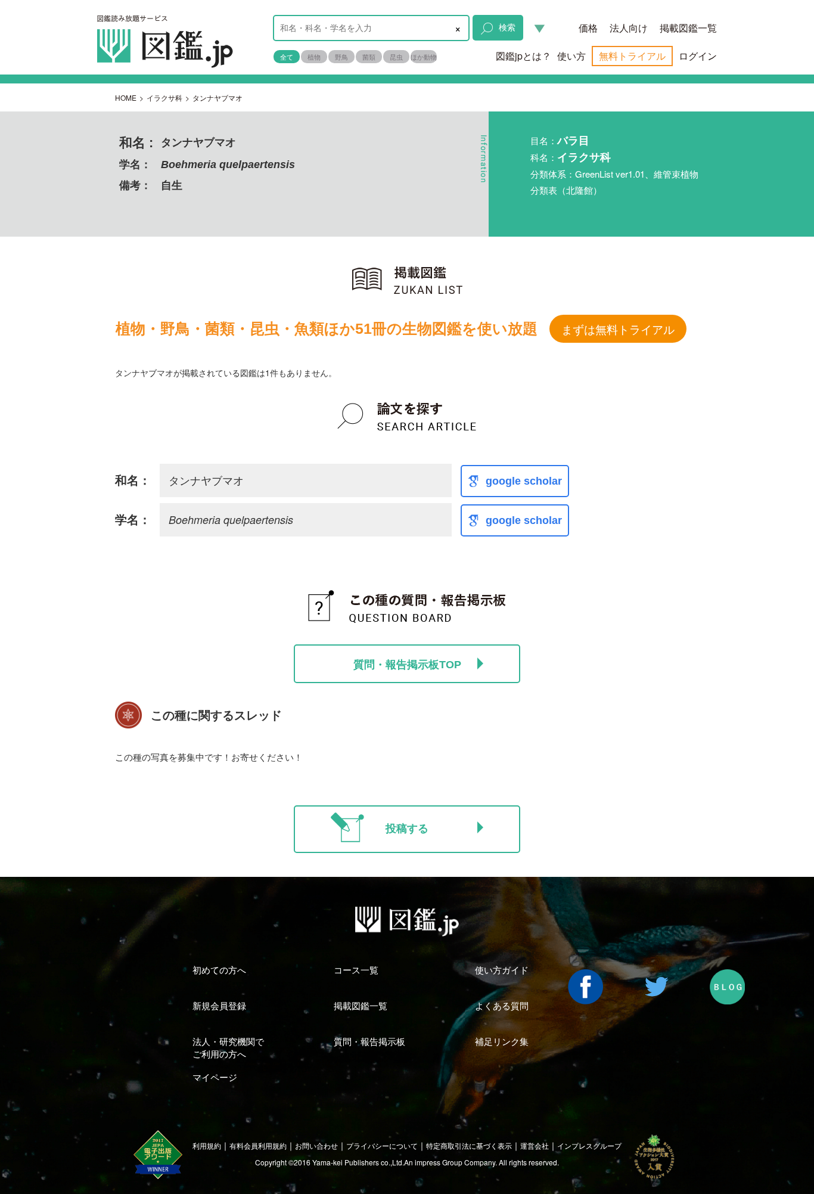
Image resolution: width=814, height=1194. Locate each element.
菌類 (368, 56)
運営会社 (534, 1145)
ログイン (698, 56)
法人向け (629, 28)
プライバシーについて (382, 1145)
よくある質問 (502, 1005)
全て (286, 56)
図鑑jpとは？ (523, 56)
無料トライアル (632, 56)
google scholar (524, 481)
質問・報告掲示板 (369, 1041)
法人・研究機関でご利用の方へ (228, 1047)
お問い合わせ (316, 1145)
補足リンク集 (502, 1041)
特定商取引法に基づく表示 (469, 1145)
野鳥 (341, 56)
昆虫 (396, 56)
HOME (125, 97)
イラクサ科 (164, 97)
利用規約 (206, 1145)
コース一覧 (356, 969)
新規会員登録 (219, 1005)
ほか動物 (424, 56)
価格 (588, 28)
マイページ (214, 1077)
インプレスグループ (589, 1145)
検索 (507, 27)
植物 (314, 56)
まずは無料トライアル (618, 329)
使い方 (571, 56)
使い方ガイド (502, 969)
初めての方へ (219, 969)
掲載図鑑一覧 (688, 28)
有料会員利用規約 (258, 1145)
